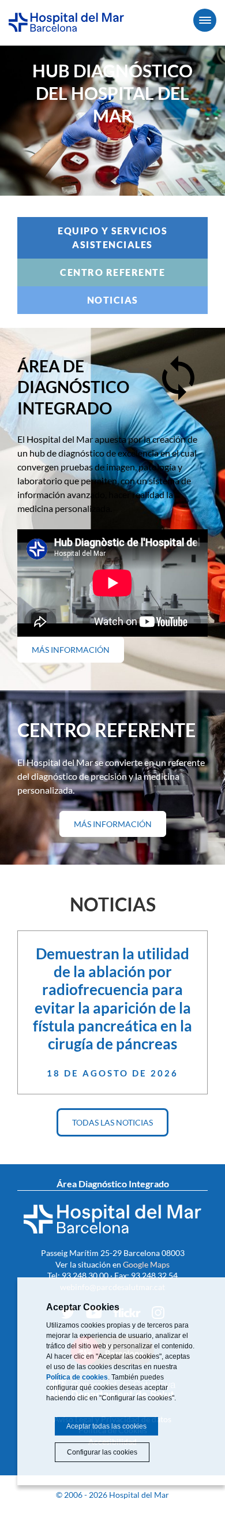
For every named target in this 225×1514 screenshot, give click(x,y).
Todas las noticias (112, 1122)
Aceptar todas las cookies (106, 1426)
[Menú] (204, 20)
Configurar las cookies (102, 1452)
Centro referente (112, 272)
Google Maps (146, 1264)
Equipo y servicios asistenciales (112, 237)
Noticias (112, 299)
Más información (78, 654)
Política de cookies (77, 1377)
